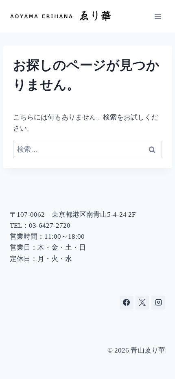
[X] (142, 302)
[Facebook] (126, 302)
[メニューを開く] (157, 16)
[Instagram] (158, 302)
